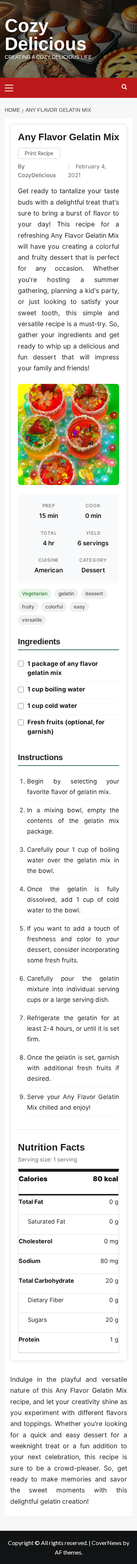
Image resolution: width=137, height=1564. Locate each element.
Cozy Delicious (46, 34)
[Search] (124, 87)
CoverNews (107, 1542)
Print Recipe (38, 153)
